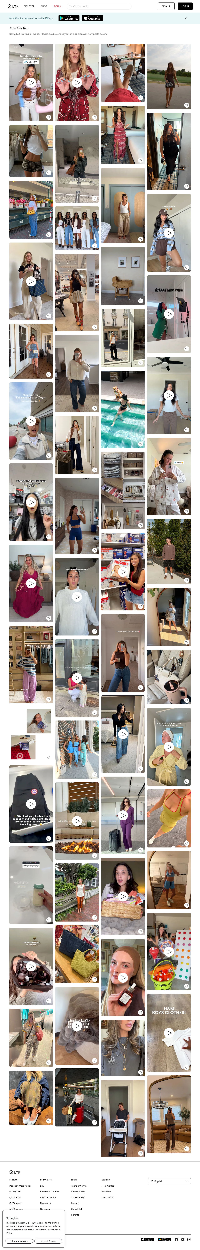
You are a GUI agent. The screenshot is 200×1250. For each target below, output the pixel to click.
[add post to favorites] (48, 117)
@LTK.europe (16, 1209)
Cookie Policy (77, 1197)
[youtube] (183, 1239)
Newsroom (45, 1203)
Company (45, 1209)
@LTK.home (15, 1197)
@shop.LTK (14, 1191)
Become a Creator (49, 1191)
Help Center (108, 1185)
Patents (75, 1214)
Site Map (106, 1191)
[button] (169, 1181)
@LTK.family (15, 1203)
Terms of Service (79, 1185)
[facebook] (176, 1239)
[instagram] (189, 1239)
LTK (42, 1185)
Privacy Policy (78, 1191)
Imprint (74, 1203)
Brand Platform (48, 1197)
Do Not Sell (76, 1209)
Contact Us (107, 1197)
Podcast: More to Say (20, 1185)
